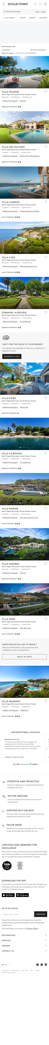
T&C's (31, 970)
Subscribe (40, 914)
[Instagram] (41, 964)
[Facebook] (37, 964)
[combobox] (35, 50)
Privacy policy (5, 970)
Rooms (22, 18)
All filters (11, 18)
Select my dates (24, 657)
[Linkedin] (45, 964)
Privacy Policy (32, 929)
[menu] (40, 4)
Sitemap (37, 970)
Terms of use (25, 970)
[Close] (4, 4)
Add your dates (8, 53)
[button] (20, 86)
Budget (32, 18)
